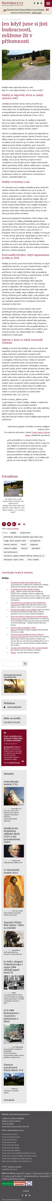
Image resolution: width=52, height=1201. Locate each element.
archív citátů (36, 13)
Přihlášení (9, 703)
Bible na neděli (12, 718)
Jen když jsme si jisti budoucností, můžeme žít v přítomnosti (28, 603)
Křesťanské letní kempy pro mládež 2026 (13, 676)
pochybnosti (35, 540)
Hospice (28, 1173)
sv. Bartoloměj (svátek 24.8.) (11, 871)
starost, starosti (10, 544)
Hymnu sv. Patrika (14, 1166)
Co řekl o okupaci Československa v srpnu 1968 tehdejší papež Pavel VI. (13, 967)
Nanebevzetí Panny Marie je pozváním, (26, 9)
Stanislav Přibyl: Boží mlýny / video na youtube (14, 925)
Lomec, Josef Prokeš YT (13, 1176)
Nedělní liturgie (14, 762)
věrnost (24, 548)
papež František (15, 19)
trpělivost (34, 544)
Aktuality (9, 773)
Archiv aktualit (9, 1100)
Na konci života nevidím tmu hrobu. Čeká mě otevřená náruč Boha (27, 635)
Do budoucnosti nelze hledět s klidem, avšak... (25, 590)
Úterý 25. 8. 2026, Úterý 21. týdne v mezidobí (13, 739)
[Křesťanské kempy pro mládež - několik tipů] (14, 686)
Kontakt (26, 1191)
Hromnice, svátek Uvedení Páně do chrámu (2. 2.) (24, 556)
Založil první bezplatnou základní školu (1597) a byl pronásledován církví (12, 835)
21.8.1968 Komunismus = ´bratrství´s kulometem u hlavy (12, 1016)
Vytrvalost (36, 548)
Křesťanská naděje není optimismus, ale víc (26, 583)
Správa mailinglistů (14, 707)
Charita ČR (20, 1173)
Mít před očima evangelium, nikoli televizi (23, 628)
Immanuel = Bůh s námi (13, 559)
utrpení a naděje (10, 548)
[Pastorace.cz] (12, 4)
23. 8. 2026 (16, 722)
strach (23, 544)
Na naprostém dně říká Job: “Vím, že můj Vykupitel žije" (29, 649)
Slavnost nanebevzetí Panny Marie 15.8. (14, 1067)
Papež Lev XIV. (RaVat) (41, 1173)
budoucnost (25, 532)
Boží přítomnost (10, 552)
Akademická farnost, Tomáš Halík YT (37, 1176)
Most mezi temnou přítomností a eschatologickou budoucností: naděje (29, 617)
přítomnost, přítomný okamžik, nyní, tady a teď (23, 537)
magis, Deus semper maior (15, 540)
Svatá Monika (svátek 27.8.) (11, 783)
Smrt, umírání (33, 559)
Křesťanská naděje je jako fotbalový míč (26, 609)
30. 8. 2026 (7, 722)
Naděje (13, 532)
